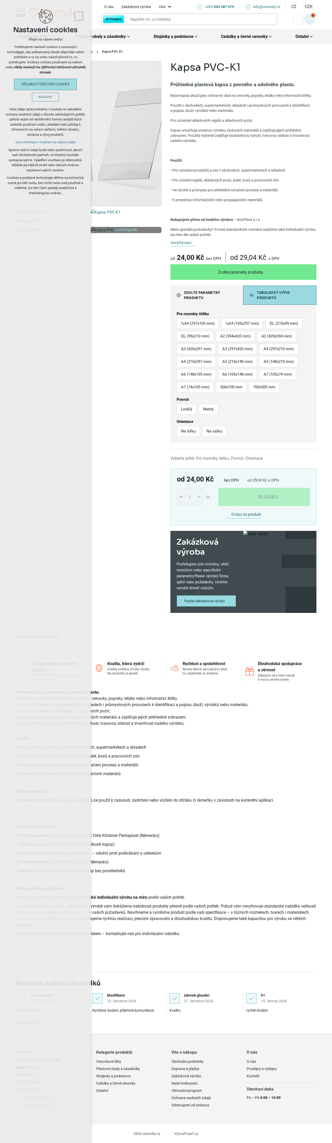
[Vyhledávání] (189, 19)
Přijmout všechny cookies (46, 84)
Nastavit (45, 97)
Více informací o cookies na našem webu (45, 142)
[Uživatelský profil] (298, 19)
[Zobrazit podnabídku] (169, 7)
